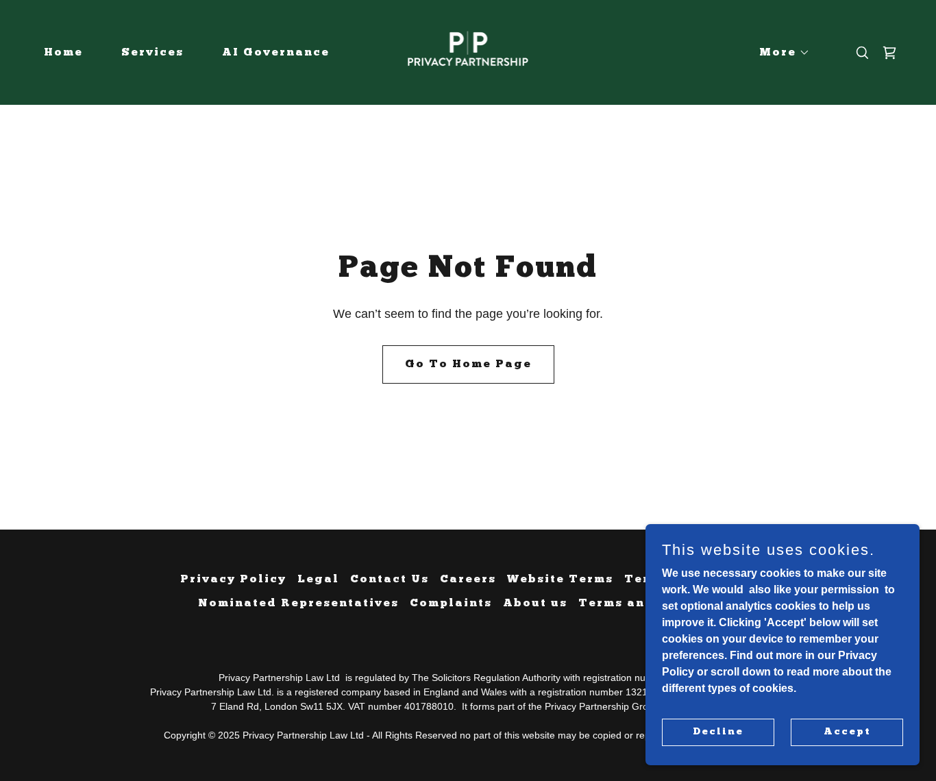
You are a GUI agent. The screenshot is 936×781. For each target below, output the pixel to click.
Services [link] (152, 52)
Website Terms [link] (560, 579)
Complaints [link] (451, 603)
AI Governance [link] (276, 52)
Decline (718, 731)
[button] (779, 53)
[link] (468, 52)
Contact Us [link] (389, 579)
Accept (847, 731)
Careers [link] (468, 579)
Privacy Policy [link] (233, 579)
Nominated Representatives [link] (298, 603)
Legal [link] (318, 579)
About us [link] (535, 603)
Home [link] (63, 52)
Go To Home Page (468, 364)
